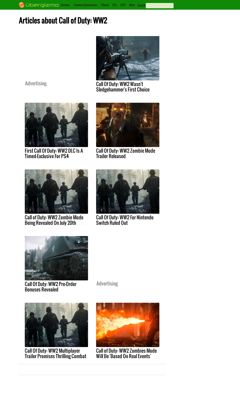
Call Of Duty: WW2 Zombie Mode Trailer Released (125, 153)
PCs (115, 5)
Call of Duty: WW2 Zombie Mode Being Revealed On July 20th (54, 220)
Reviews (65, 5)
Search (141, 5)
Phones (105, 5)
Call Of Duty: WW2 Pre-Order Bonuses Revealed (50, 286)
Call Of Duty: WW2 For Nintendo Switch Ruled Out (125, 220)
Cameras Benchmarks (85, 5)
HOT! (123, 5)
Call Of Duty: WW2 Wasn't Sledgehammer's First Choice (123, 86)
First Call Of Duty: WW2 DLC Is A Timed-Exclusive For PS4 (54, 153)
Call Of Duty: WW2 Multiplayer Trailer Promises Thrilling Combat (55, 353)
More (132, 5)
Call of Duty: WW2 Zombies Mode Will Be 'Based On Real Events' (126, 353)
